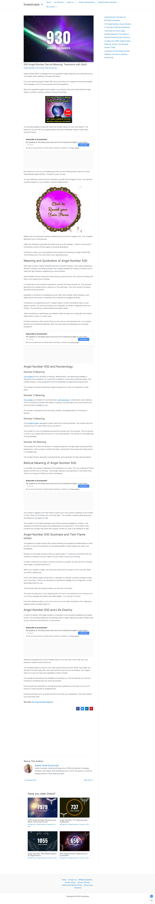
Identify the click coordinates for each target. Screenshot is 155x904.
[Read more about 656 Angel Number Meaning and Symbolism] (75, 841)
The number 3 (29, 400)
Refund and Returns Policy (72, 885)
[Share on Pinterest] (91, 710)
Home (64, 880)
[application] (74, 2)
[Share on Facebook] (78, 710)
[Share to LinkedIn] (87, 710)
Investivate (31, 4)
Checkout (78, 888)
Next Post (88, 780)
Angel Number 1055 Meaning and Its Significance (42, 855)
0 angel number (33, 423)
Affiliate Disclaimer (85, 880)
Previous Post (30, 780)
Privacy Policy (70, 882)
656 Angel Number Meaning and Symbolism (73, 855)
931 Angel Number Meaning (42, 702)
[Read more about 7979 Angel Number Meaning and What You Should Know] (42, 807)
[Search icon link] (42, 5)
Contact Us (72, 880)
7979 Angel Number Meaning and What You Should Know (42, 821)
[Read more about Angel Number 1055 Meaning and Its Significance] (42, 841)
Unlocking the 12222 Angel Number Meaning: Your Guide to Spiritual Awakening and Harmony (117, 34)
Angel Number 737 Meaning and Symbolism (73, 821)
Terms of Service (83, 882)
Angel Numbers (29, 68)
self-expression (64, 400)
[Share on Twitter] (82, 710)
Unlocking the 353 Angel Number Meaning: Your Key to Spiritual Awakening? (117, 54)
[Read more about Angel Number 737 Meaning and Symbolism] (75, 807)
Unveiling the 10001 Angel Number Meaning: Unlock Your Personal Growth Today (117, 44)
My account (88, 885)
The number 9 (29, 377)
